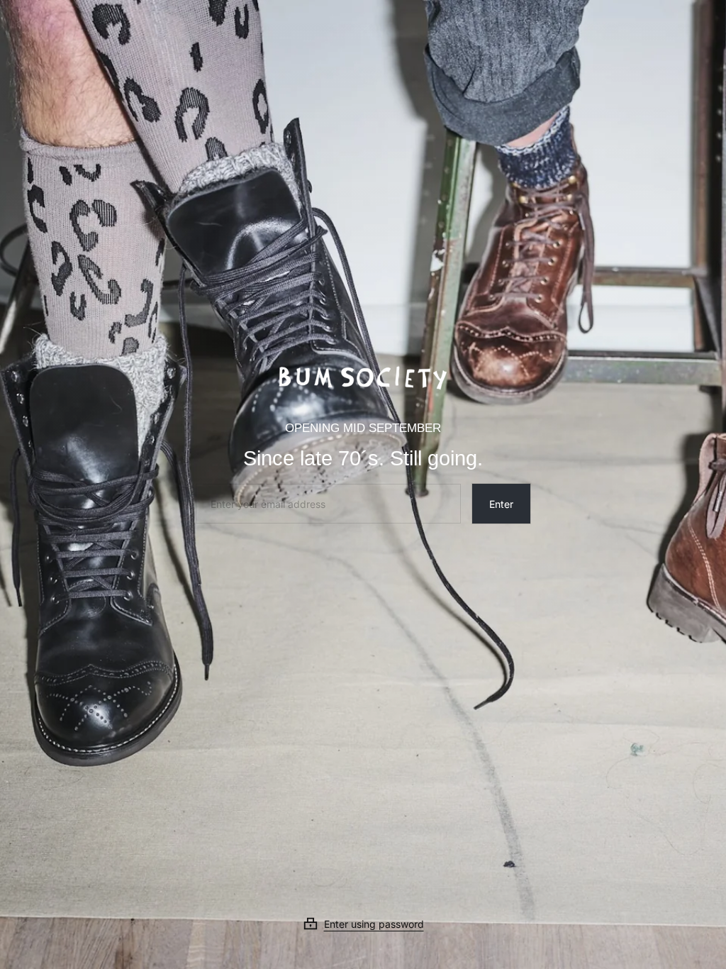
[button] (363, 923)
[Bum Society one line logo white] (363, 373)
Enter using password (374, 924)
